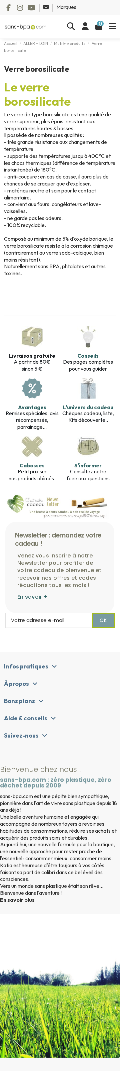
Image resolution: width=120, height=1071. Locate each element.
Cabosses (32, 465)
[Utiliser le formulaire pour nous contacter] (46, 7)
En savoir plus (17, 899)
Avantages (32, 407)
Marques (66, 7)
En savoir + (32, 597)
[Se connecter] (85, 26)
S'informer (88, 465)
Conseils (88, 355)
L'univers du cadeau (88, 407)
